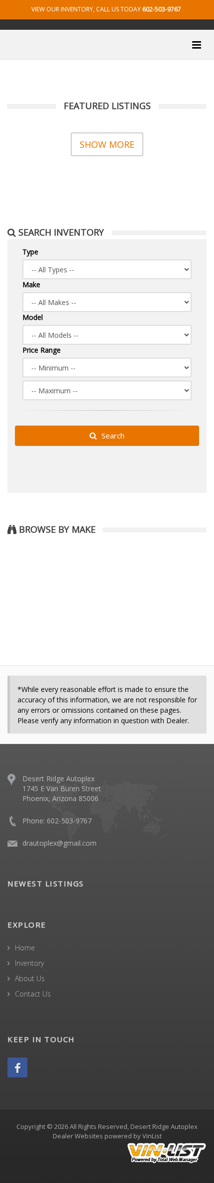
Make (31, 284)
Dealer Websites (78, 1135)
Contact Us (33, 993)
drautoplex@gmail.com (59, 843)
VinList (152, 1135)
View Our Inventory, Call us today (106, 9)
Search (112, 435)
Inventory (29, 963)
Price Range (41, 350)
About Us (30, 978)
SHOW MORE (107, 144)
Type (30, 251)
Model (32, 317)
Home (25, 947)
